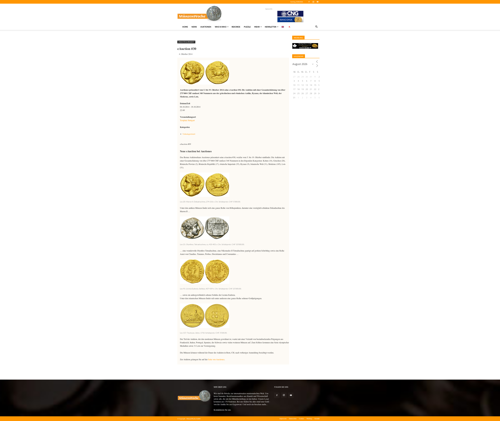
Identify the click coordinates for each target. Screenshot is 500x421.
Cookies (301, 418)
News (194, 27)
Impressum (283, 418)
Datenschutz (292, 418)
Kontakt (317, 418)
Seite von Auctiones (216, 359)
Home (185, 27)
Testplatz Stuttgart (187, 120)
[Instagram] (313, 2)
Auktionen (205, 27)
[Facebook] (309, 2)
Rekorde (236, 27)
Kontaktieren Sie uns (222, 409)
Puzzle (247, 27)
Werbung (309, 418)
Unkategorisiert (186, 42)
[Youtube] (318, 2)
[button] (316, 27)
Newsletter (270, 27)
